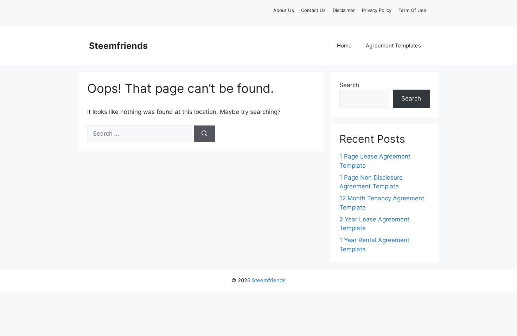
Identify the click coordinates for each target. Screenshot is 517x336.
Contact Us (313, 10)
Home (344, 45)
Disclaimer (344, 10)
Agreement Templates (393, 45)
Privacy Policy (376, 10)
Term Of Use (412, 10)
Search (349, 85)
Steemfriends (118, 45)
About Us (283, 10)
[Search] (204, 133)
